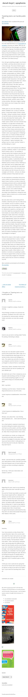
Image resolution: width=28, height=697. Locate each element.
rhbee (10, 344)
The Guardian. (5, 23)
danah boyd (10, 587)
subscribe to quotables (7, 685)
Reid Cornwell (12, 452)
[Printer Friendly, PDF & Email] (4, 269)
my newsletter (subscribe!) (11, 598)
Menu (14, 10)
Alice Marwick (5, 21)
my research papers (9, 600)
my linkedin (7, 602)
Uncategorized (16, 273)
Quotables (4, 683)
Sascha (10, 300)
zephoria (9, 275)
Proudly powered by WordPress (8, 694)
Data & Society (14, 591)
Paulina (10, 327)
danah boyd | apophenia (14, 3)
